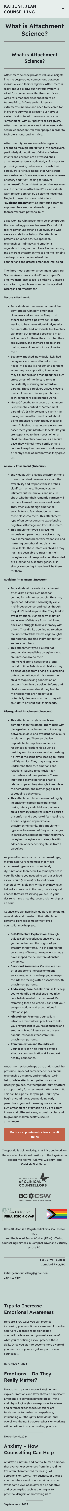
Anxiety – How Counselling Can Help (29, 1449)
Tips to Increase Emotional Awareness (29, 1309)
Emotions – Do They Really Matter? (27, 1377)
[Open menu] (63, 9)
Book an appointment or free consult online (34, 1134)
